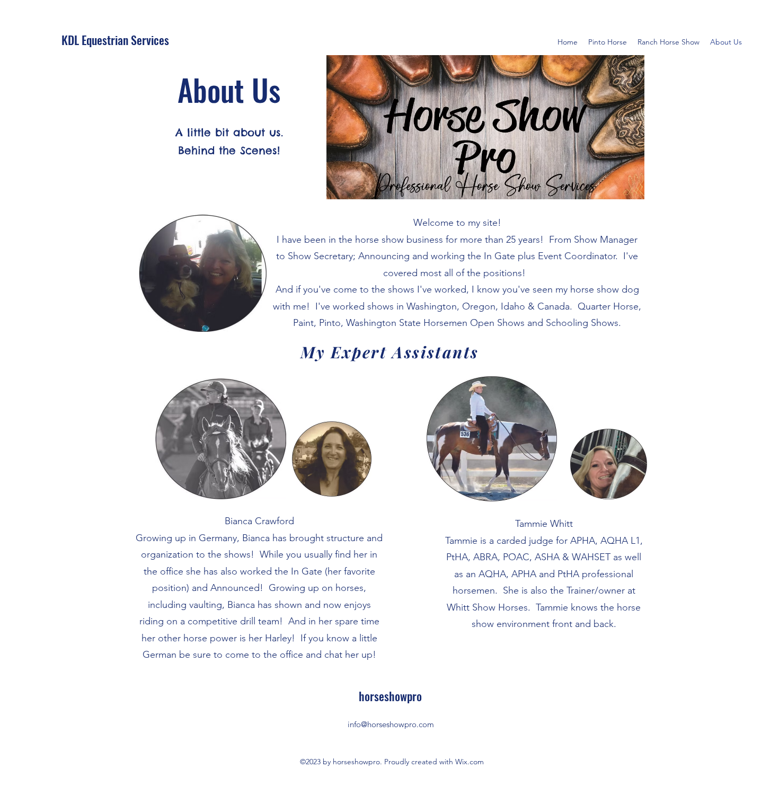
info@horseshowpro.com (391, 724)
